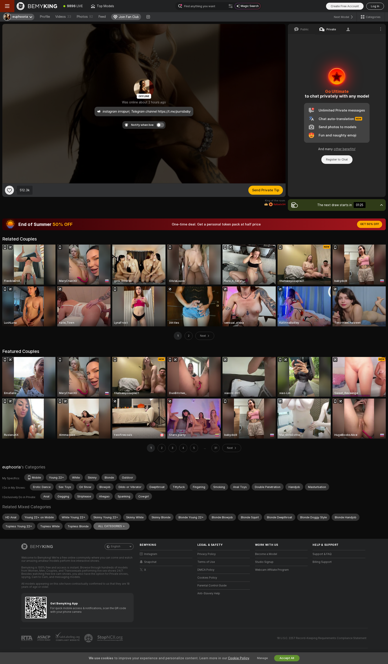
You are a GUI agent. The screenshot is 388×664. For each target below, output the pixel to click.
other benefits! (344, 149)
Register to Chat (337, 159)
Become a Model (266, 554)
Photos (85, 17)
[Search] (230, 6)
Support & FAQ (322, 554)
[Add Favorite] (9, 190)
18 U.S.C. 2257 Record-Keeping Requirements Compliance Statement (321, 638)
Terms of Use (206, 562)
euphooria (11, 467)
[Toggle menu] (7, 6)
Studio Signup (264, 562)
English (115, 546)
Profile (45, 17)
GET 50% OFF (369, 224)
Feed (102, 17)
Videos (63, 17)
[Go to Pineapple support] (89, 638)
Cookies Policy (207, 577)
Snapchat (150, 562)
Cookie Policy (238, 658)
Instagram (150, 554)
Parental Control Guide (212, 585)
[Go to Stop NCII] (110, 638)
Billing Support (322, 562)
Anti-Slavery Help (208, 593)
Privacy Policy (206, 554)
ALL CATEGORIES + (111, 526)
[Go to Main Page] (36, 6)
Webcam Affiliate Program (272, 569)
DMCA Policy (205, 569)
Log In (375, 6)
